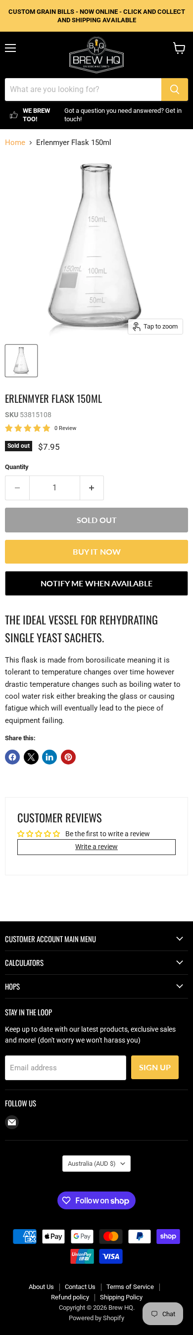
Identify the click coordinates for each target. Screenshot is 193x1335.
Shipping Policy (121, 1297)
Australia (92, 1163)
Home (15, 143)
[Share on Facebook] (12, 757)
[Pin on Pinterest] (68, 757)
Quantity (17, 467)
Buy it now (97, 551)
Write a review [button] (96, 847)
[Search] (174, 89)
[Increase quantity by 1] (92, 488)
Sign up (155, 1067)
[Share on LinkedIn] (49, 757)
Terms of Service (130, 1286)
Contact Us (80, 1286)
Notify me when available (96, 583)
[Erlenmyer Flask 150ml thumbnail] (21, 361)
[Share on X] (31, 757)
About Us (41, 1286)
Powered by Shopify (96, 1318)
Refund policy (70, 1297)
